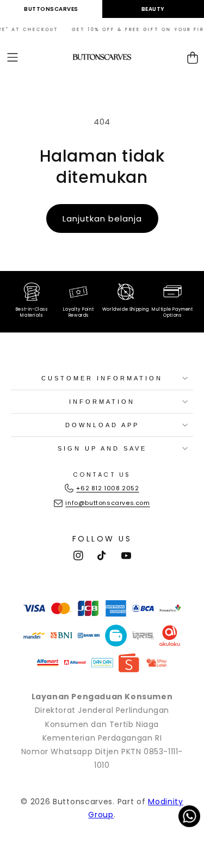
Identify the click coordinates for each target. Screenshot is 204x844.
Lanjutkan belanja (102, 218)
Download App (102, 425)
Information (102, 401)
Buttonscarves (51, 9)
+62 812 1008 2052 (107, 488)
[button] (12, 57)
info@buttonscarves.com (107, 502)
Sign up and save (102, 448)
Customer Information (102, 378)
